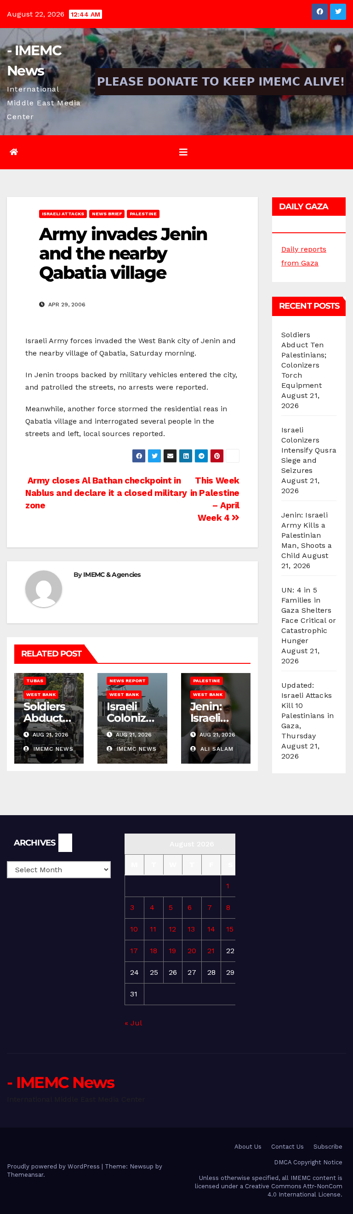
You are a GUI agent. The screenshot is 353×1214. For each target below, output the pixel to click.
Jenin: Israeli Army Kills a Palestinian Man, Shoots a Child (306, 535)
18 (153, 950)
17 (134, 950)
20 (192, 950)
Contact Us (287, 1146)
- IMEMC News (60, 1082)
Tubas (34, 680)
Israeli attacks (63, 213)
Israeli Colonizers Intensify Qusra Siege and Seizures (308, 450)
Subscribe (327, 1146)
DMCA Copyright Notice (308, 1162)
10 (134, 929)
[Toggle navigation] (183, 152)
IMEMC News (52, 749)
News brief (107, 213)
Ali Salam (215, 749)
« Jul (133, 1022)
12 (172, 929)
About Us (248, 1146)
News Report (127, 680)
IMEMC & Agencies (112, 574)
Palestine (143, 213)
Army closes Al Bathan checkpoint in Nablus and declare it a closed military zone (106, 493)
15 (229, 929)
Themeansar (25, 1174)
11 (153, 929)
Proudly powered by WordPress (54, 1166)
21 (211, 950)
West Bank (41, 694)
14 (211, 929)
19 (172, 950)
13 (191, 929)
